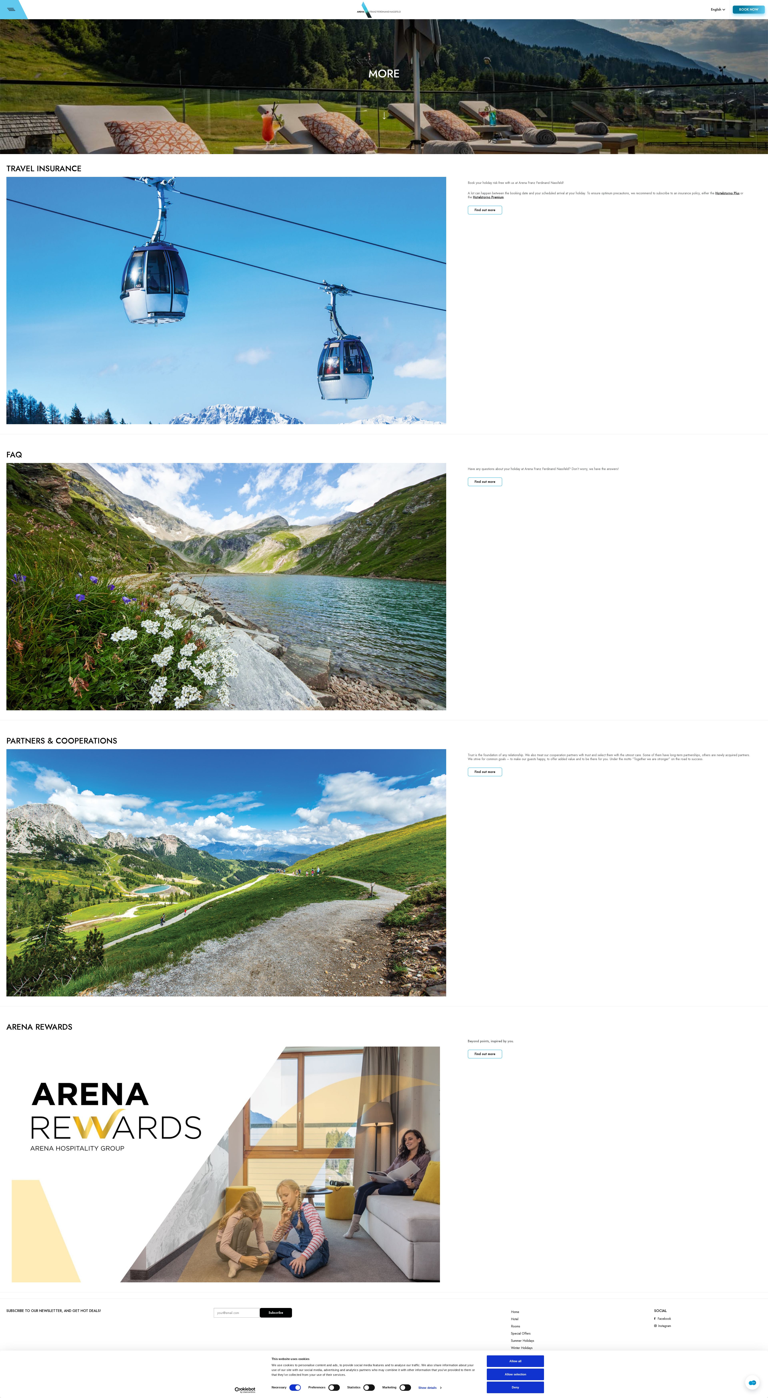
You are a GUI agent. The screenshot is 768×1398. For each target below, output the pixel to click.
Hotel (514, 1319)
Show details (427, 1387)
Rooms (515, 1326)
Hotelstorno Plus (727, 193)
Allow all (515, 1361)
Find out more (485, 210)
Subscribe (276, 1312)
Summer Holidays (522, 1341)
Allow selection (515, 1374)
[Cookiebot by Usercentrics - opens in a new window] (245, 1390)
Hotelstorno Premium (488, 197)
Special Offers (521, 1334)
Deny (515, 1387)
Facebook (664, 1319)
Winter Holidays (522, 1348)
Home (515, 1312)
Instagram (664, 1326)
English (716, 9)
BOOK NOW (748, 9)
